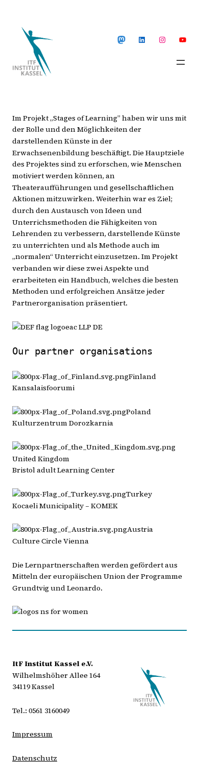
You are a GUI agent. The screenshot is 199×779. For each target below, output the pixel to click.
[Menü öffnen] (181, 62)
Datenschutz (34, 758)
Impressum (32, 734)
